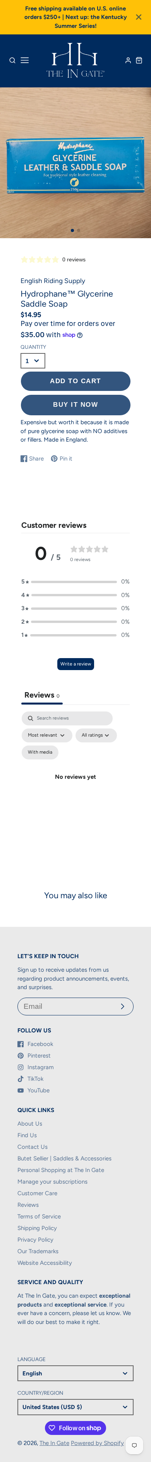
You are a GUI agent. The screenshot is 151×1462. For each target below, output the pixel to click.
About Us (29, 1123)
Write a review (75, 664)
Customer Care (37, 1193)
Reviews (28, 1204)
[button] (72, 230)
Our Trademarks (37, 1251)
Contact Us (32, 1146)
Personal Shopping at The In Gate (60, 1170)
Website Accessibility (44, 1262)
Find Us (27, 1135)
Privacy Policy (35, 1239)
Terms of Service (39, 1216)
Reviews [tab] (42, 694)
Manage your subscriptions (52, 1181)
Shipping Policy (37, 1228)
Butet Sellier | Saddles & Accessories (64, 1158)
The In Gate (54, 1443)
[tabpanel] (75, 786)
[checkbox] (40, 752)
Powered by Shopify (97, 1443)
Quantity (33, 347)
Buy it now (75, 404)
